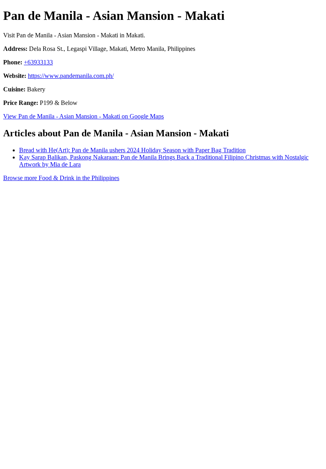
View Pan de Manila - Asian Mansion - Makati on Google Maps (83, 116)
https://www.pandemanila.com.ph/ (71, 75)
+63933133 (38, 62)
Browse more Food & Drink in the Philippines (61, 177)
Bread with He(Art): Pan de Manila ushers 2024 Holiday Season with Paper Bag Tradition (132, 150)
